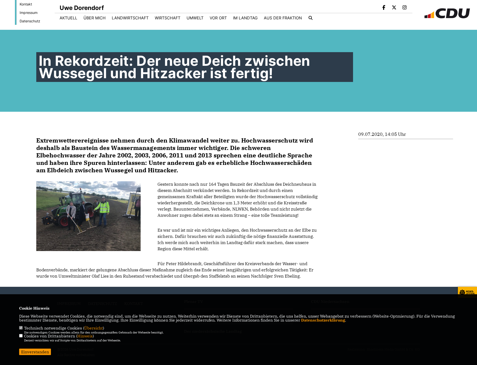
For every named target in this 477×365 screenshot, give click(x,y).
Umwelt (195, 18)
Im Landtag (245, 18)
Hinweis (85, 335)
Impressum (29, 12)
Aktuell (68, 18)
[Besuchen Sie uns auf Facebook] (384, 8)
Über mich (94, 18)
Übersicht (93, 328)
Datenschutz (30, 21)
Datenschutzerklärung (323, 320)
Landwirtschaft (130, 18)
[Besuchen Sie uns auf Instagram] (404, 8)
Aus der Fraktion (283, 18)
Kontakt (26, 4)
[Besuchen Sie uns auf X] (394, 8)
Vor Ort (218, 18)
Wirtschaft (167, 18)
